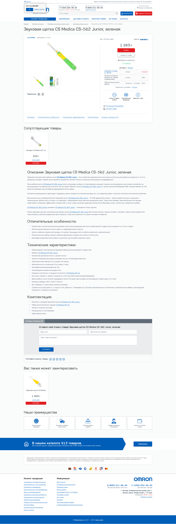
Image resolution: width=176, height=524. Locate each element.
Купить (126, 50)
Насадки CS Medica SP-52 (36, 150)
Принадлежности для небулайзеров (35, 490)
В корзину (36, 163)
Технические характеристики (74, 117)
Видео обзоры (61, 490)
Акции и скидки (29, 510)
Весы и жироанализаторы (32, 492)
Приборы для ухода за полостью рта (35, 502)
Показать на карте (146, 497)
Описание (31, 117)
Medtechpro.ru (79, 520)
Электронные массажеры (32, 500)
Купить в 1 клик (126, 55)
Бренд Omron (61, 482)
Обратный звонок (91, 10)
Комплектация (93, 117)
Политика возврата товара (65, 502)
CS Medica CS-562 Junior (52, 184)
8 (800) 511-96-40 (94, 8)
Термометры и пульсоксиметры (34, 497)
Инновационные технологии (66, 484)
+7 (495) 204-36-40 (67, 8)
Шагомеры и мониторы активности (35, 495)
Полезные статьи (62, 487)
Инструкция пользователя (114, 106)
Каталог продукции (39, 19)
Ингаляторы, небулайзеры (32, 487)
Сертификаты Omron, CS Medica (67, 492)
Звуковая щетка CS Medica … (36, 391)
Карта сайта (99, 520)
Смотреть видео (111, 109)
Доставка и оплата (81, 19)
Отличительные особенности (48, 117)
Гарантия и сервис (98, 19)
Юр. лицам (113, 19)
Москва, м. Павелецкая (145, 8)
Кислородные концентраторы (33, 507)
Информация (64, 19)
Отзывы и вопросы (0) (109, 117)
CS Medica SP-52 (73, 273)
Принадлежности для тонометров (35, 484)
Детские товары (29, 505)
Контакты (124, 19)
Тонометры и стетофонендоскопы (35, 482)
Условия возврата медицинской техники (70, 505)
